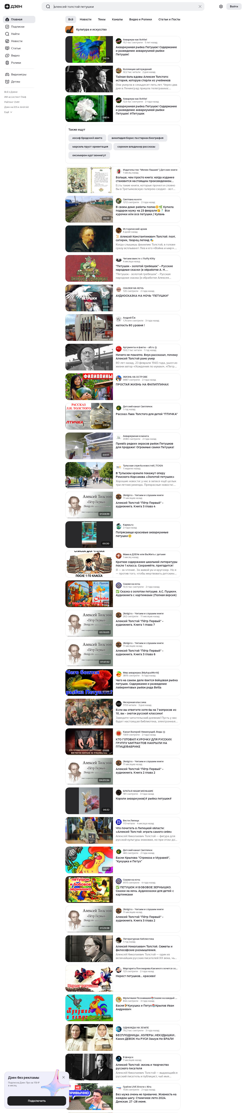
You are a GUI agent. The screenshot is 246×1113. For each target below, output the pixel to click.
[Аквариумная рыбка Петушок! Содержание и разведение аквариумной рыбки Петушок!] (89, 49)
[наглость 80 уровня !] (89, 327)
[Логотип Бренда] (7, 6)
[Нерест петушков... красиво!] (89, 978)
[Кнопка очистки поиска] (200, 6)
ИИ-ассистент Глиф (15, 97)
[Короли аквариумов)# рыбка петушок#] (89, 800)
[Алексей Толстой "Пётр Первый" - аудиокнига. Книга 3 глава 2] (89, 919)
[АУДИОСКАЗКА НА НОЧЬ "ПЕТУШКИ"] (89, 298)
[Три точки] (177, 41)
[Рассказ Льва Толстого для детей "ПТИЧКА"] (89, 416)
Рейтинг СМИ (11, 102)
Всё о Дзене (10, 92)
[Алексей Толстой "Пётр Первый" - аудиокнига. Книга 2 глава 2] (89, 771)
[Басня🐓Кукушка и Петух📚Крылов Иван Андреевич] (89, 1008)
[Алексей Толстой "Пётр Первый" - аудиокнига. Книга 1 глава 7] (89, 623)
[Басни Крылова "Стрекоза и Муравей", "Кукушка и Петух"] (89, 860)
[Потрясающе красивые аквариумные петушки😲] (89, 534)
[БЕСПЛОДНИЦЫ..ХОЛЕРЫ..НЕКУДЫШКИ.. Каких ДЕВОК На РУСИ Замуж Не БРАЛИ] (89, 1037)
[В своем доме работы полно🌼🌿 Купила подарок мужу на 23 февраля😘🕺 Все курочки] (89, 209)
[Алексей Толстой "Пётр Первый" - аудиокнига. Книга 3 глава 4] (89, 505)
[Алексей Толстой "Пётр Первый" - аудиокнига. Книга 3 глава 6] (89, 653)
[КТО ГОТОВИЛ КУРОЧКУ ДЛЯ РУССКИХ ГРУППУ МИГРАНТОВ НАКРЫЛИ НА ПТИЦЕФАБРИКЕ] (89, 741)
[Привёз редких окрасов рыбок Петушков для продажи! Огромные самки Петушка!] (89, 446)
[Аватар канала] (119, 41)
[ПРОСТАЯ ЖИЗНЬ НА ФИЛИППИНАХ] (89, 386)
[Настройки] (221, 6)
